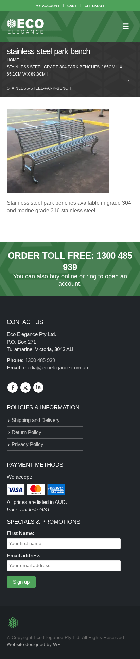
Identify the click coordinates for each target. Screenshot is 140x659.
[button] (127, 26)
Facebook (12, 387)
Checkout (94, 6)
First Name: (20, 533)
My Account (47, 6)
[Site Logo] (25, 26)
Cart (72, 6)
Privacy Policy (27, 444)
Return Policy (26, 432)
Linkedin (38, 387)
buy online (63, 276)
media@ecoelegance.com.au (55, 367)
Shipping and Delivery (36, 420)
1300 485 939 (40, 360)
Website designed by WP (33, 644)
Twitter (25, 387)
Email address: (24, 555)
